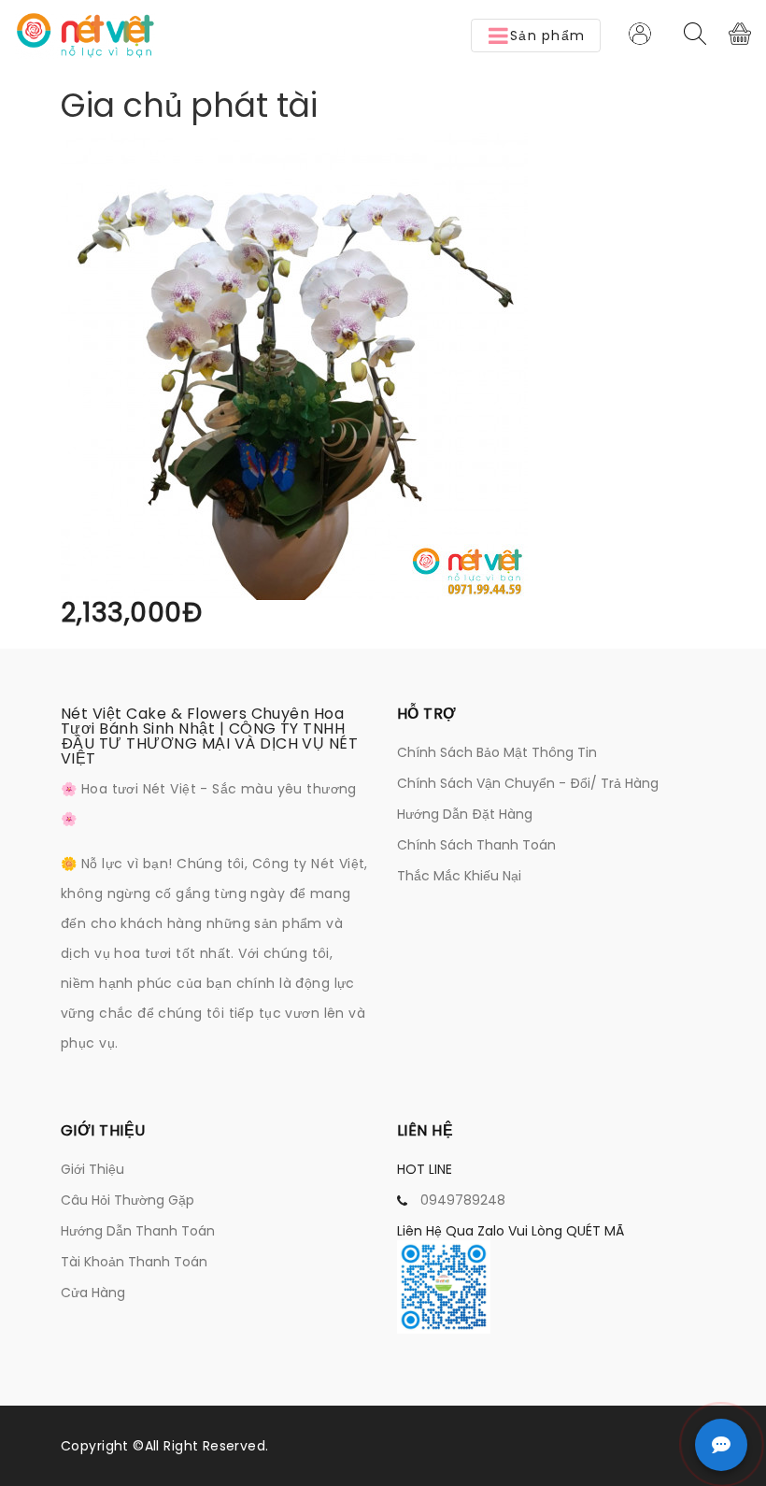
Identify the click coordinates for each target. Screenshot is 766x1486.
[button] (536, 35)
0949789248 (462, 1200)
